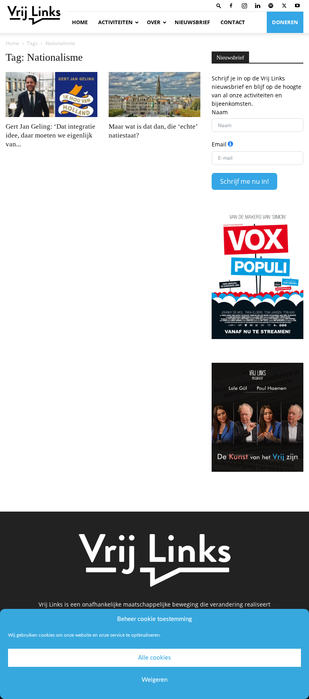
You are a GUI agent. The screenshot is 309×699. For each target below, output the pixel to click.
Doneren (285, 22)
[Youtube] (297, 5)
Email (219, 144)
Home (80, 22)
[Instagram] (244, 5)
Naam (220, 112)
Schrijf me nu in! (244, 181)
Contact (232, 22)
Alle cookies (154, 658)
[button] (219, 5)
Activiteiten (115, 22)
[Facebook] (231, 5)
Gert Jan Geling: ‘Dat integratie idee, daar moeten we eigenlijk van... (50, 135)
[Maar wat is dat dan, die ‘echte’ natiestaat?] (154, 94)
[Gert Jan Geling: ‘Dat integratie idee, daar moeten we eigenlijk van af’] (51, 94)
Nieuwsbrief (192, 22)
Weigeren (154, 680)
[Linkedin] (257, 5)
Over (154, 22)
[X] (284, 5)
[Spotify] (271, 5)
